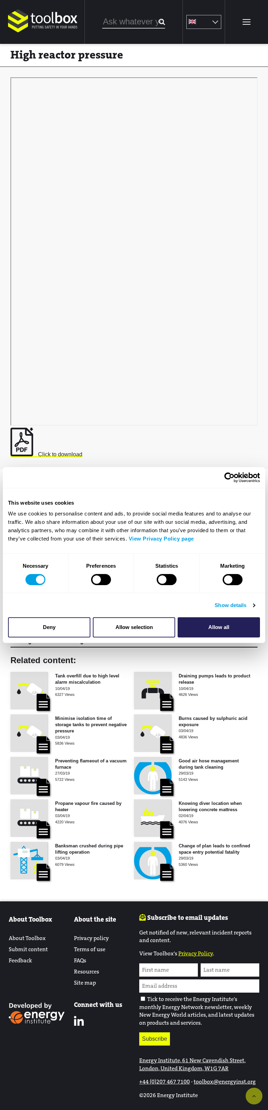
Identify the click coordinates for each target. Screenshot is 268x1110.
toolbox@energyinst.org (225, 1081)
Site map (85, 982)
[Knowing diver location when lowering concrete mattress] (153, 818)
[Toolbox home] (43, 33)
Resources (86, 971)
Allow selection (134, 627)
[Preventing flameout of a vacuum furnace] (29, 775)
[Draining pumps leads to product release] (153, 690)
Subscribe (154, 1039)
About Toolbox (27, 938)
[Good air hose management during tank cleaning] (153, 775)
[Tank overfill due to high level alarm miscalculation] (29, 690)
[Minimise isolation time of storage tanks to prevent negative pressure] (29, 733)
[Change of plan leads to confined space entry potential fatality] (153, 860)
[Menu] (246, 22)
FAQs (80, 960)
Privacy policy (91, 938)
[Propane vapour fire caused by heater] (29, 818)
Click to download (59, 454)
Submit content (28, 949)
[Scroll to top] (254, 1096)
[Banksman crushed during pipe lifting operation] (29, 860)
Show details (230, 605)
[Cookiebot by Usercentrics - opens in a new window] (229, 477)
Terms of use (89, 949)
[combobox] (133, 22)
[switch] (101, 579)
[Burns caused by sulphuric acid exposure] (153, 733)
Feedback (20, 960)
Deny (49, 627)
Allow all (218, 627)
